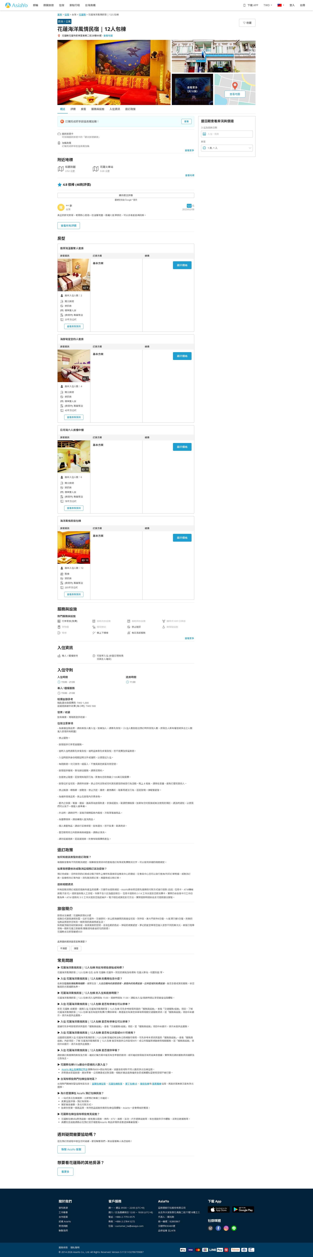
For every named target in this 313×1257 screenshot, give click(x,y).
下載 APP (252, 5)
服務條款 (63, 1247)
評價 (73, 109)
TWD (266, 5)
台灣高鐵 (90, 5)
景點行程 (74, 5)
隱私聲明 (75, 1247)
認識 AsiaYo (65, 1221)
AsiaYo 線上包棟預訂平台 (75, 1069)
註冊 (302, 5)
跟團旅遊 (48, 5)
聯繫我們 (63, 1230)
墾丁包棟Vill (131, 1083)
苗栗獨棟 (156, 1083)
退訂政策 (130, 109)
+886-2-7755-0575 (125, 1216)
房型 (83, 109)
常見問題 (63, 1226)
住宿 (61, 5)
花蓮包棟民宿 (115, 1083)
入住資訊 (115, 109)
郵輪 (35, 5)
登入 (292, 5)
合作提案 (63, 1216)
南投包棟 (144, 1083)
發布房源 (63, 1207)
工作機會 (63, 1212)
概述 (62, 109)
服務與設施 (97, 109)
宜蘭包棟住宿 (99, 1083)
